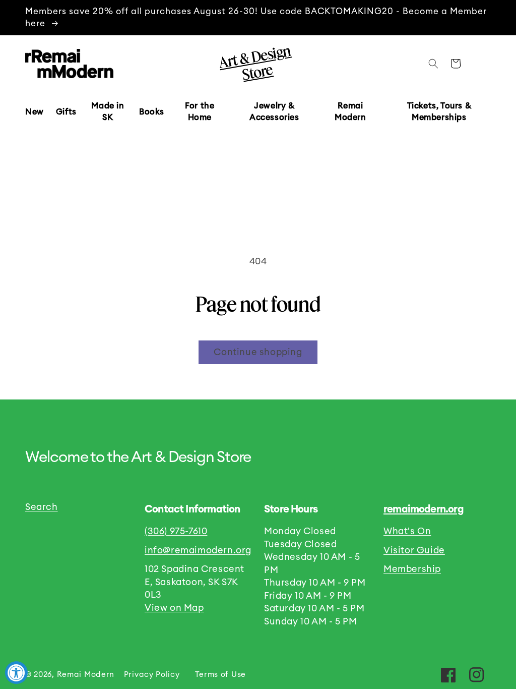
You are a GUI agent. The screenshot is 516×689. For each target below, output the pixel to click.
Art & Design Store (254, 62)
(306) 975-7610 (176, 531)
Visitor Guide (414, 550)
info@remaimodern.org (198, 550)
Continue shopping (258, 352)
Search (41, 507)
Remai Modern (85, 674)
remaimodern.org (423, 509)
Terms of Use (220, 674)
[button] (66, 112)
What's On (407, 531)
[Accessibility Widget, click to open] (16, 672)
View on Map (174, 608)
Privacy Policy (152, 674)
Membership (412, 569)
